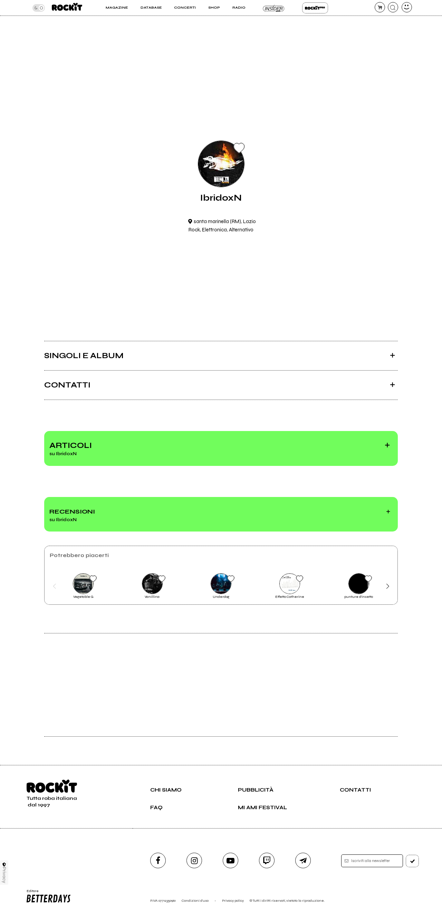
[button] (54, 586)
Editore (30, 893)
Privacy (4, 875)
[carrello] (380, 7)
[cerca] (393, 7)
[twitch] (267, 860)
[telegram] (303, 860)
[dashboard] (407, 7)
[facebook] (158, 860)
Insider (274, 8)
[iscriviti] (412, 861)
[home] (67, 8)
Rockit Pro (315, 7)
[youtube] (230, 860)
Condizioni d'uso (195, 900)
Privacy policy (233, 900)
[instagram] (194, 860)
